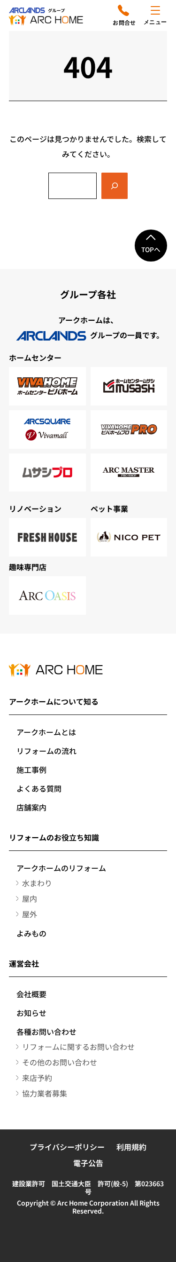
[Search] (114, 186)
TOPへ (151, 249)
